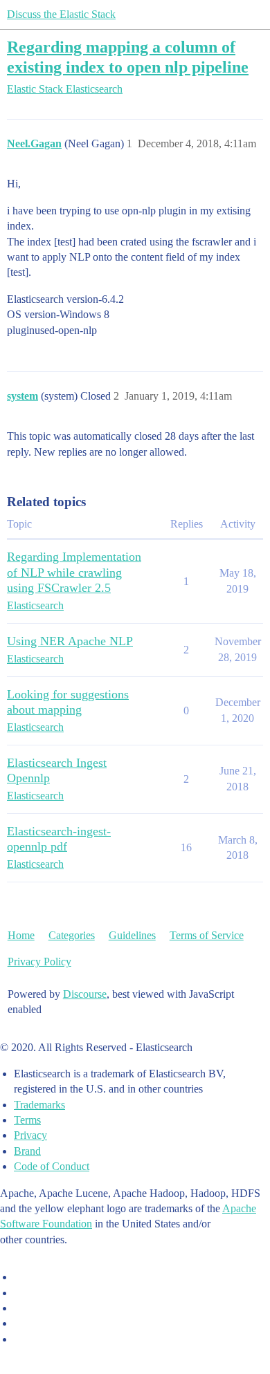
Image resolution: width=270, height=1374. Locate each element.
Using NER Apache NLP (70, 641)
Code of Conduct (51, 1166)
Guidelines (132, 935)
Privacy (30, 1135)
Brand (27, 1151)
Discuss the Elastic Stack (61, 14)
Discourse (85, 994)
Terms (27, 1120)
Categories (71, 935)
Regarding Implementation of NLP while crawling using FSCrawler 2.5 (74, 572)
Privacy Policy (39, 961)
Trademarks (39, 1105)
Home (21, 935)
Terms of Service (207, 935)
